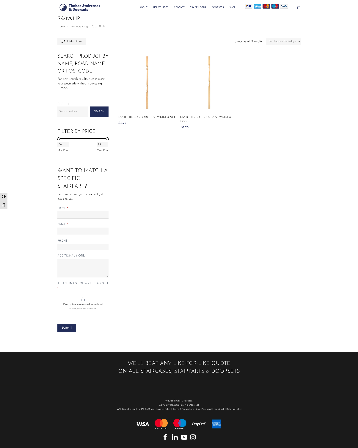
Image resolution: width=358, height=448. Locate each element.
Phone (63, 241)
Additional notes (71, 255)
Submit (67, 328)
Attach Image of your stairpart (82, 286)
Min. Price (63, 150)
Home (61, 26)
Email (62, 224)
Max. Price (103, 150)
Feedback (219, 409)
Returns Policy (234, 409)
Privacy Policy (163, 409)
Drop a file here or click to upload (83, 304)
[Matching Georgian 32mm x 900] (147, 82)
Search (63, 104)
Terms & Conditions (183, 409)
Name (62, 208)
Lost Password (204, 409)
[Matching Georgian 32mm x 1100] (209, 82)
